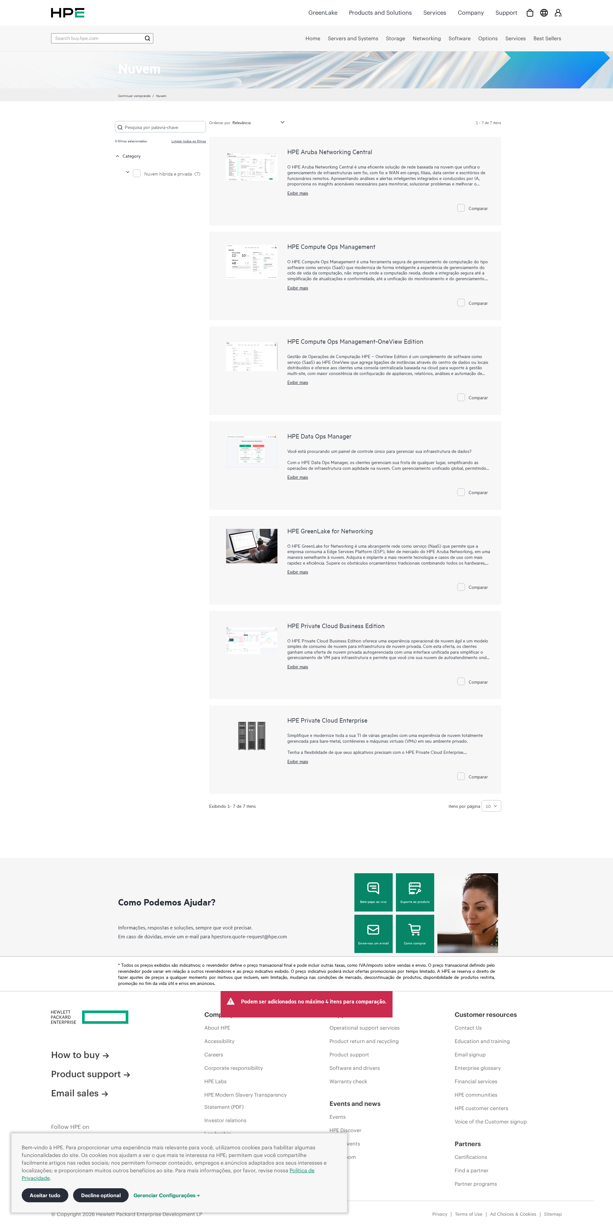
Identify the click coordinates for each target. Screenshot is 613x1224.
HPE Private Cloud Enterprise (327, 720)
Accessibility (219, 1041)
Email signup (470, 1054)
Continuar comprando (134, 95)
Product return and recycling (364, 1041)
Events (337, 1117)
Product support (86, 1074)
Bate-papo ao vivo (373, 901)
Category (131, 156)
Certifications (471, 1157)
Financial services (476, 1081)
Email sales (75, 1093)
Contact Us (468, 1028)
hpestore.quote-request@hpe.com (249, 936)
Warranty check (348, 1081)
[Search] (147, 38)
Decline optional (101, 1195)
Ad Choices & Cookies (513, 1214)
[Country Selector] (544, 13)
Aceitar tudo (45, 1195)
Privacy (439, 1214)
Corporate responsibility (233, 1068)
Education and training (482, 1041)
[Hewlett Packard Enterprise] (67, 13)
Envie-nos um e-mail (373, 942)
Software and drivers (354, 1068)
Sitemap (553, 1214)
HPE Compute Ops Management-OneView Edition (355, 341)
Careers (213, 1054)
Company (471, 12)
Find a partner (471, 1170)
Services (434, 12)
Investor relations (225, 1120)
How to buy (75, 1055)
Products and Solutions (380, 12)
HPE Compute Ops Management (331, 246)
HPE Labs (215, 1081)
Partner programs (476, 1184)
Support (506, 12)
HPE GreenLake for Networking (330, 531)
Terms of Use (468, 1214)
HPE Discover (345, 1130)
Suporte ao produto (415, 901)
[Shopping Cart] (530, 13)
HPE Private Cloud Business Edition (336, 625)
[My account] (558, 13)
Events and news (355, 1104)
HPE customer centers (481, 1108)
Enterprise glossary (478, 1068)
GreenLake (322, 12)
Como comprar (415, 942)
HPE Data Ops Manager (319, 436)
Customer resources (486, 1014)
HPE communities (476, 1095)
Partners (468, 1144)
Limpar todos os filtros (188, 140)
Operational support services (364, 1028)
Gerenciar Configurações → (166, 1195)
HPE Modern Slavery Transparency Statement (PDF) (245, 1101)
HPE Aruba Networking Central (329, 151)
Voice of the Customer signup (491, 1121)
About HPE (217, 1028)
